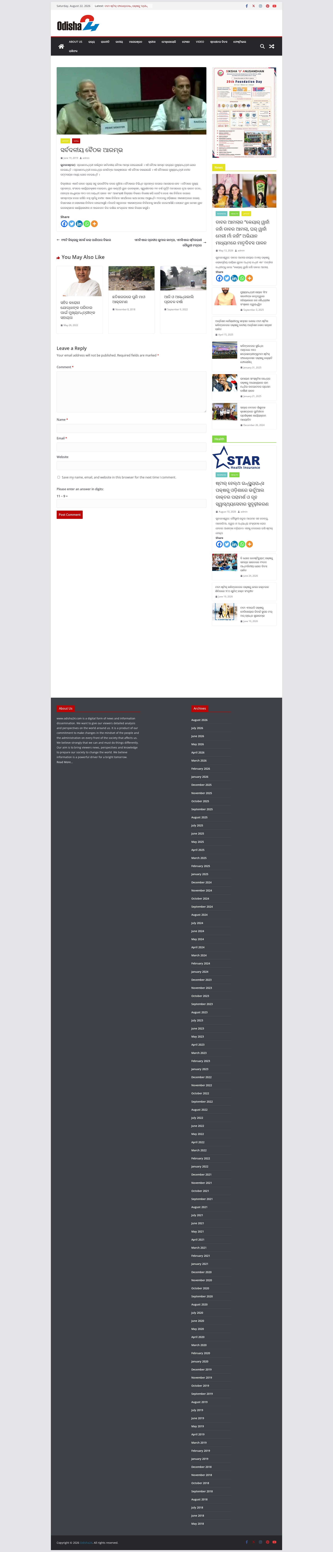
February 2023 (200, 1061)
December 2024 (201, 882)
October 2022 (200, 1093)
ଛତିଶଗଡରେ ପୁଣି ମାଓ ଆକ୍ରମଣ (128, 299)
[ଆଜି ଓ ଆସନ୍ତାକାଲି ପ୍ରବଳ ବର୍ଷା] (183, 269)
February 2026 (200, 768)
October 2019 (200, 1385)
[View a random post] (271, 46)
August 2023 (199, 1012)
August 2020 (199, 1304)
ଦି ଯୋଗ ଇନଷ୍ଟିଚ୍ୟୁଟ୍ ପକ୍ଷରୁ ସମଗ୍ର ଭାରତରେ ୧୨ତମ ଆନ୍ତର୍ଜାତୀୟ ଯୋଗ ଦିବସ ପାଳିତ (256, 564)
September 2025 (202, 809)
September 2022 (202, 1101)
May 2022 (197, 1134)
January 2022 (199, 1166)
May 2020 (197, 1329)
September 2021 (202, 1199)
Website (62, 457)
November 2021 (201, 1183)
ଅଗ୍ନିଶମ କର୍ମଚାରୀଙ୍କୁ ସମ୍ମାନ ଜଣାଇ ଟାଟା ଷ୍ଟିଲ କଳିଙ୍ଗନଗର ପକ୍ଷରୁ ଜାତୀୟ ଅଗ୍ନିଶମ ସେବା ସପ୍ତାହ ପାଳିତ (243, 325)
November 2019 (201, 1377)
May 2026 (197, 744)
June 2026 (197, 736)
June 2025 (197, 833)
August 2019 (199, 1402)
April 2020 (197, 1337)
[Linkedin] (79, 223)
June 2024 (197, 931)
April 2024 (197, 947)
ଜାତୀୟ (119, 41)
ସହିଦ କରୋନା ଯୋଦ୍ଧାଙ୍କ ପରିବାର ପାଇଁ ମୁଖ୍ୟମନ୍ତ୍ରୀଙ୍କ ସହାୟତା (78, 310)
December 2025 (201, 785)
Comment (65, 367)
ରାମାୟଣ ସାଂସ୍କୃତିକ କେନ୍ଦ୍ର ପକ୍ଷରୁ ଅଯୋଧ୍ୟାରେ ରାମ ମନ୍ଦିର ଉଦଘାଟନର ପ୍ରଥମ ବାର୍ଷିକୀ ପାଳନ (255, 384)
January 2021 (199, 1264)
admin (86, 158)
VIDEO (200, 41)
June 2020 (197, 1321)
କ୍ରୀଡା (152, 41)
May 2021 (197, 1231)
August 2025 (199, 817)
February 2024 (200, 963)
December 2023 (201, 980)
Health (234, 213)
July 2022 (197, 1118)
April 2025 (197, 850)
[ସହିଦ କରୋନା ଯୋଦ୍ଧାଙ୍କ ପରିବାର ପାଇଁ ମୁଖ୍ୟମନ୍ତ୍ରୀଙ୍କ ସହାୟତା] (80, 269)
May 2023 (197, 1036)
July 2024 (197, 923)
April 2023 (197, 1044)
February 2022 (200, 1158)
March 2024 (199, 955)
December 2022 (201, 1077)
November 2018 (201, 1475)
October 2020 (200, 1288)
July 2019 (197, 1410)
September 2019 (202, 1394)
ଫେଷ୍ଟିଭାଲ (239, 41)
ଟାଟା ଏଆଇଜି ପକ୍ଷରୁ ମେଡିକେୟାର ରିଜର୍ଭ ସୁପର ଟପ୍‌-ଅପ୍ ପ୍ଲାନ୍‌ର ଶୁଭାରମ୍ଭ (256, 611)
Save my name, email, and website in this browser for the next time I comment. (119, 477)
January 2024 (199, 971)
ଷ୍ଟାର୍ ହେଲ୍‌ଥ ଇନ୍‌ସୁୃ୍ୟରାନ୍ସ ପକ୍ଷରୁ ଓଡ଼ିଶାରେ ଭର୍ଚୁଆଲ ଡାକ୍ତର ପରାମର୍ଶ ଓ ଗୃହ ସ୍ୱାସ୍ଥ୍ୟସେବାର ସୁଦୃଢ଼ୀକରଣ (242, 493)
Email (62, 438)
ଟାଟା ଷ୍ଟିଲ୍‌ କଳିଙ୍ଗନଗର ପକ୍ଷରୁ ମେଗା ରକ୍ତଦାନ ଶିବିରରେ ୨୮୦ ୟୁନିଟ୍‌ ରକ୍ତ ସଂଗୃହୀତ (242, 589)
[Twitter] (71, 223)
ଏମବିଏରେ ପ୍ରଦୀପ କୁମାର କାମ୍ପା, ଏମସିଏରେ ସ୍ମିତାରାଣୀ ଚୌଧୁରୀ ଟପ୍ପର (168, 243)
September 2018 (202, 1491)
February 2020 (200, 1353)
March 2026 (199, 760)
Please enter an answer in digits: (80, 489)
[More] (94, 223)
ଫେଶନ (186, 41)
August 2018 (199, 1499)
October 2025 (200, 801)
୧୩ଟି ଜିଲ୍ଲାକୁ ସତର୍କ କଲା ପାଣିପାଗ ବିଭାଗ (86, 240)
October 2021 (200, 1191)
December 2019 (201, 1369)
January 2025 (199, 874)
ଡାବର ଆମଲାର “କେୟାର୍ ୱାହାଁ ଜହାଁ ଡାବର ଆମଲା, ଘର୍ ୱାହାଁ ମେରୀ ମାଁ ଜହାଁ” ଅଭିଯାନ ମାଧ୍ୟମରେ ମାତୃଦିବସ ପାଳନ (242, 232)
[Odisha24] (61, 46)
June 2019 (197, 1418)
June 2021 (197, 1223)
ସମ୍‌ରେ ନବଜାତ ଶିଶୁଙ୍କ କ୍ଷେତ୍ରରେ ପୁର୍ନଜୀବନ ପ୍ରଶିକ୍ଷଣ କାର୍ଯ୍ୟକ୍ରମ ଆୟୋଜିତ (253, 413)
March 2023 (199, 1053)
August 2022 (199, 1109)
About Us (75, 41)
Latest (65, 141)
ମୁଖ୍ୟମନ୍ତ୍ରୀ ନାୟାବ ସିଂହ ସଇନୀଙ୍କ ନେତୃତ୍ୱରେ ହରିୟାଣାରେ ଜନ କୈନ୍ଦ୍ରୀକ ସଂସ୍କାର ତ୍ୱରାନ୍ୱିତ (255, 298)
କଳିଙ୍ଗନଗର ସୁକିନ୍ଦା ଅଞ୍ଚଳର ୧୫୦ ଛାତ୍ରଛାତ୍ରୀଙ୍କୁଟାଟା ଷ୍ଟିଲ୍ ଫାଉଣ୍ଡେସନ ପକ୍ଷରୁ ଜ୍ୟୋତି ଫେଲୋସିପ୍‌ (256, 354)
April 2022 (197, 1142)
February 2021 (200, 1256)
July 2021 (197, 1215)
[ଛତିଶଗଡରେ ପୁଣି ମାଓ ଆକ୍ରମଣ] (131, 269)
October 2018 (200, 1483)
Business (221, 213)
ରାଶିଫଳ (73, 51)
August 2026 (199, 720)
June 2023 (197, 1028)
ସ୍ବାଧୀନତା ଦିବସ (218, 41)
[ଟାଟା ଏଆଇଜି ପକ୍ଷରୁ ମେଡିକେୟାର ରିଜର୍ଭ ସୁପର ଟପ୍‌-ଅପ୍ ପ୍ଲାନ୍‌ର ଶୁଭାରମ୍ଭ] (224, 614)
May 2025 (197, 842)
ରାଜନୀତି (105, 41)
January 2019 (199, 1459)
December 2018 (201, 1467)
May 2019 (197, 1426)
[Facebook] (64, 223)
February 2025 (200, 866)
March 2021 (199, 1247)
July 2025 (197, 825)
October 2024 (200, 898)
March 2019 (199, 1442)
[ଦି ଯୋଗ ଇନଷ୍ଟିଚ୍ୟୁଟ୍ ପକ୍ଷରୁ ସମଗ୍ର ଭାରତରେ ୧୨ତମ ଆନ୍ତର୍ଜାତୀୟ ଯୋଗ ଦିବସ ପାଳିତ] (224, 567)
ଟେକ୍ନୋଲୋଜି (169, 41)
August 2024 (199, 914)
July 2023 (197, 1020)
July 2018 (197, 1507)
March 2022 (199, 1150)
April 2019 (197, 1434)
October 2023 (200, 996)
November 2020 (201, 1280)
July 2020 (197, 1313)
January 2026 (199, 777)
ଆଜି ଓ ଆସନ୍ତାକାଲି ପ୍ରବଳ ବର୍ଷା (179, 299)
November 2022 (201, 1085)
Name (62, 419)
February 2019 (200, 1450)
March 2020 (199, 1345)
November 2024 (201, 890)
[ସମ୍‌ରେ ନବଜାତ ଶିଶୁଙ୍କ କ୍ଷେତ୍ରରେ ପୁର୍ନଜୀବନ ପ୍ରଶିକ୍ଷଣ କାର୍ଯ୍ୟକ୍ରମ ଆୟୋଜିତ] (224, 416)
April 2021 (197, 1239)
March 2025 (199, 858)
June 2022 (197, 1126)
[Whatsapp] (86, 223)
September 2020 (202, 1296)
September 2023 (202, 1004)
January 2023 (199, 1069)
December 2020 (201, 1272)
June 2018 (197, 1515)
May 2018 (197, 1523)
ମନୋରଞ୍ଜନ (135, 41)
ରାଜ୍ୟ (91, 41)
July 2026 (197, 728)
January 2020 (199, 1361)
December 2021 (201, 1174)
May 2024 (197, 939)
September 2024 (202, 906)
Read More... (65, 762)
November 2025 (201, 793)
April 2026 (197, 752)
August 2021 (199, 1207)
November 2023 (201, 988)
